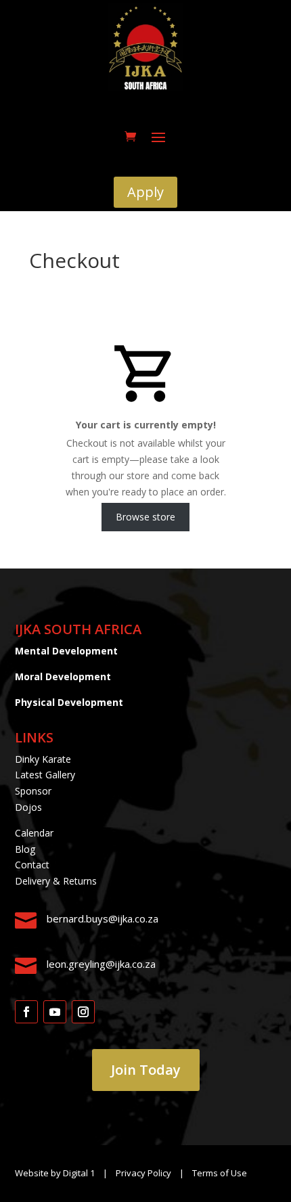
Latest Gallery (45, 774)
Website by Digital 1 (55, 1173)
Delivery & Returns (56, 880)
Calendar (34, 832)
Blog (25, 849)
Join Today (146, 1070)
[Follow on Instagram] (83, 1011)
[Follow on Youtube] (54, 1011)
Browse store (145, 516)
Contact (32, 864)
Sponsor (33, 790)
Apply (145, 192)
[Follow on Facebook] (26, 1011)
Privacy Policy (144, 1173)
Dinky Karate (43, 759)
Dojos (28, 807)
